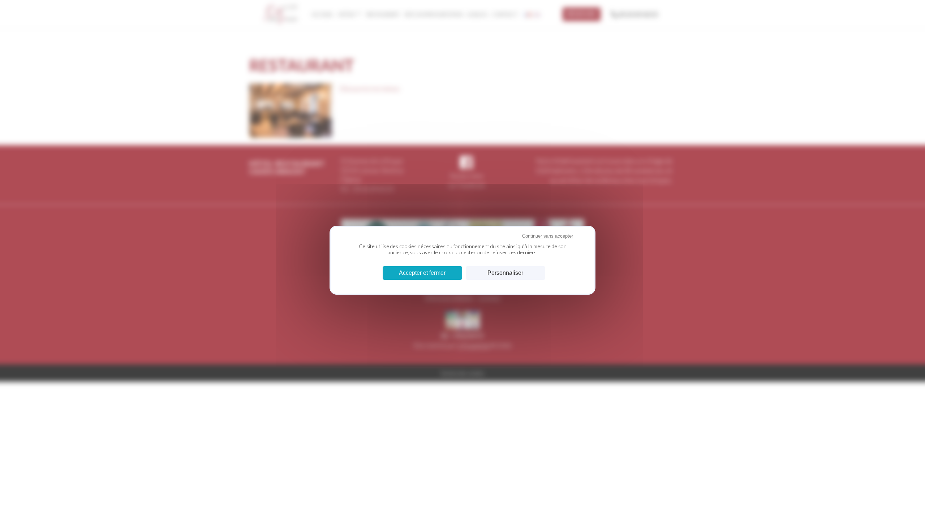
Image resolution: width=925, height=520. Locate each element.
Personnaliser (505, 273)
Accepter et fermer (422, 273)
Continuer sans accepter (547, 236)
